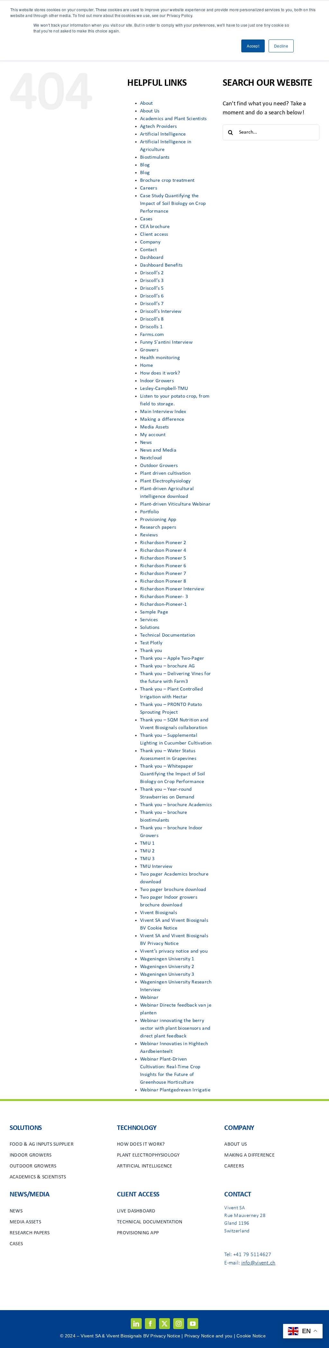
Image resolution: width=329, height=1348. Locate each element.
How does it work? (160, 373)
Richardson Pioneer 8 (163, 581)
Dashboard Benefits (161, 265)
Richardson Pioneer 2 (163, 542)
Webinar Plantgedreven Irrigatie (175, 1090)
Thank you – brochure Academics (176, 804)
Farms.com (152, 334)
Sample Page (154, 612)
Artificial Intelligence (163, 134)
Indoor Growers (157, 380)
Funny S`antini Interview (166, 342)
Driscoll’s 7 (152, 303)
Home (146, 365)
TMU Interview (156, 866)
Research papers (158, 527)
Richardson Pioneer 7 (163, 573)
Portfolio (149, 512)
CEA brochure (155, 226)
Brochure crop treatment (167, 180)
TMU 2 (147, 851)
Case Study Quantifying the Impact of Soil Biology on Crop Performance (173, 203)
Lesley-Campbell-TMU (164, 388)
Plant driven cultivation (165, 473)
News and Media (158, 450)
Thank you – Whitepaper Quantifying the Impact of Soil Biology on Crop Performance (172, 774)
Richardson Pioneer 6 (163, 565)
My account (152, 434)
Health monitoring (160, 357)
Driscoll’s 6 (152, 296)
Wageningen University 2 (167, 966)
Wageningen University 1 (167, 959)
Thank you (151, 650)
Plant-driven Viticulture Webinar (175, 504)
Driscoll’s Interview (161, 311)
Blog (145, 165)
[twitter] (164, 1323)
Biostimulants (155, 157)
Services (149, 619)
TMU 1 (147, 843)
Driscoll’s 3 (152, 280)
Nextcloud (151, 458)
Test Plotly (151, 643)
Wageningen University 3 (167, 974)
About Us (149, 111)
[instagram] (178, 1323)
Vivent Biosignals (158, 912)
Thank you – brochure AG (167, 666)
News (146, 442)
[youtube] (192, 1323)
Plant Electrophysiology (165, 481)
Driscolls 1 (151, 327)
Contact (148, 249)
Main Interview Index (163, 411)
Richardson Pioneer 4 (163, 550)
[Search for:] (271, 132)
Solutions (150, 627)
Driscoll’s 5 (152, 288)
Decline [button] (281, 45)
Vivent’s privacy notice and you (174, 951)
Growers (149, 350)
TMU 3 (147, 858)
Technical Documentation (167, 635)
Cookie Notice (251, 1335)
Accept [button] (253, 45)
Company (150, 242)
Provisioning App (158, 519)
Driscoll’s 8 (152, 319)
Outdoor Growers (159, 465)
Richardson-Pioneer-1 (163, 604)
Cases (146, 219)
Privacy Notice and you (208, 1335)
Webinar (149, 997)
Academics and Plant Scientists (173, 118)
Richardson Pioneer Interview (172, 589)
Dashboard (152, 257)
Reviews (149, 535)
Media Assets (154, 427)
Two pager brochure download (173, 889)
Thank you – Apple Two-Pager (172, 658)
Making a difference (162, 419)
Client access (154, 234)
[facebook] (150, 1323)
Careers (148, 188)
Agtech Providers (158, 126)
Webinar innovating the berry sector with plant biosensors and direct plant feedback (175, 1028)
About (146, 103)
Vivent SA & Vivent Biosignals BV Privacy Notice (131, 1335)
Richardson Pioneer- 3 (164, 596)
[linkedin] (136, 1323)
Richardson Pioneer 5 (163, 558)
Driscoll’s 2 (152, 273)
